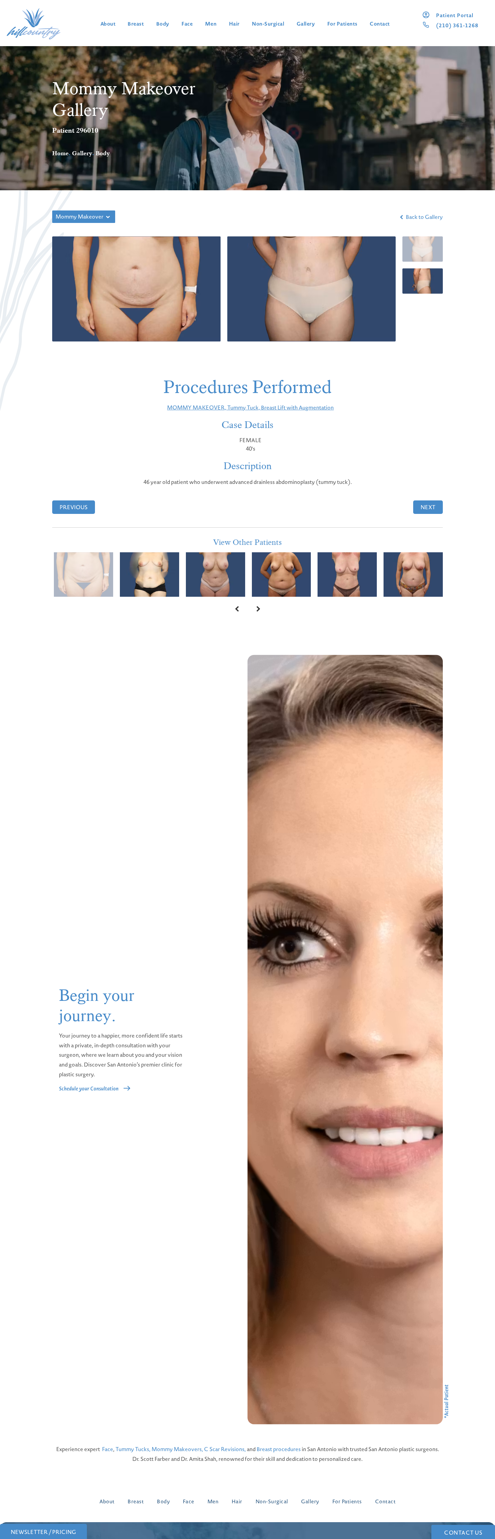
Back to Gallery (424, 217)
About (108, 23)
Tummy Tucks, (133, 1449)
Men (211, 23)
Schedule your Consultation (89, 1088)
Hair (234, 23)
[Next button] (258, 608)
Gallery (306, 23)
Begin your (96, 1005)
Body (162, 23)
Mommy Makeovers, (177, 1449)
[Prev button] (236, 608)
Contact (380, 23)
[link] (454, 15)
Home (60, 153)
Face (187, 23)
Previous (74, 507)
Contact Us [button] (463, 1532)
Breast (136, 23)
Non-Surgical (268, 23)
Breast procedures (279, 1449)
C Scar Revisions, (225, 1449)
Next (428, 507)
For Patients (342, 23)
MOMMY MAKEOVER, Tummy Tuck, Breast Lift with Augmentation (250, 407)
